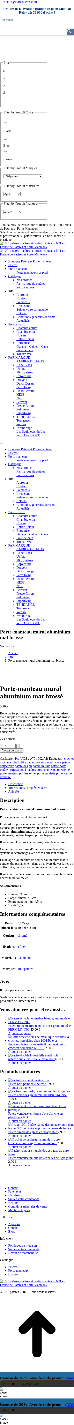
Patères (12, 1267)
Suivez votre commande (23, 1199)
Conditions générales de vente (27, 1206)
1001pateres (25, 969)
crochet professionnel (39, 762)
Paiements (14, 1191)
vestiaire (5, 777)
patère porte (58, 766)
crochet (69, 758)
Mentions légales (19, 1210)
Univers (13, 1274)
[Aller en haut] (37, 1370)
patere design (23, 766)
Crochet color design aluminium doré (32, 1143)
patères (31, 769)
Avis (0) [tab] (13, 791)
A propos (14, 1224)
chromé (22, 935)
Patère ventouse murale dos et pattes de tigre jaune (40, 1158)
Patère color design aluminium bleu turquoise (37, 1095)
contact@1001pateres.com (19, 1)
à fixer (21, 946)
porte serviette (46, 773)
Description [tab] (15, 784)
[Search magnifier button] (70, 32)
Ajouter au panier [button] (19, 1033)
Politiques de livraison (22, 1245)
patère (57, 762)
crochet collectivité (12, 762)
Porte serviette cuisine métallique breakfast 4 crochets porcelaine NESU (37, 1046)
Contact (13, 1188)
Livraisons (15, 1195)
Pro (17, 758)
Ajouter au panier (12, 750)
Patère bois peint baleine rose (27, 1084)
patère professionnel (13, 769)
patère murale (41, 766)
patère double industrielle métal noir (31, 1059)
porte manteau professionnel (18, 773)
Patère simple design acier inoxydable (33, 1132)
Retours (13, 1202)
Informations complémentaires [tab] (27, 787)
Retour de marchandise (23, 1253)
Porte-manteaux (18, 1270)
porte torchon (64, 773)
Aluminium (24, 957)
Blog (11, 1231)
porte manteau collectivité (53, 769)
